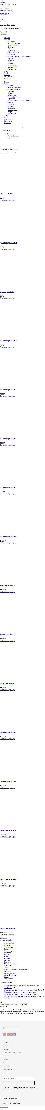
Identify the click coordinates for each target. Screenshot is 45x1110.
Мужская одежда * (10, 964)
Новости (6, 1056)
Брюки (6, 949)
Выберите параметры (7, 200)
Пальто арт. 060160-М (8, 879)
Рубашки (7, 971)
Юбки (6, 977)
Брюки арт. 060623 (7, 292)
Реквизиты (6, 1066)
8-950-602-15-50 (5, 14)
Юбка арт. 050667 (6, 194)
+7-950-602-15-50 (7, 10)
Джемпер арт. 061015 (8, 390)
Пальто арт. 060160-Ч (8, 830)
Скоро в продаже (10, 973)
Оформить (11, 25)
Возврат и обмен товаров (12, 1052)
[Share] (3, 1107)
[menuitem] (7, 38)
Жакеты (7, 956)
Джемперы (8, 953)
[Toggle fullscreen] (5, 1107)
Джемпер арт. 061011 (8, 439)
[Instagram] (11, 1034)
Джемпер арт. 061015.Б (8, 243)
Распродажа (8, 979)
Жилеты (7, 958)
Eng (1, 19)
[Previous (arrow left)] (1, 1109)
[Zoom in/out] (7, 1107)
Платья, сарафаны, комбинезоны (15, 969)
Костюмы (7, 962)
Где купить (6, 1049)
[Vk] (8, 1034)
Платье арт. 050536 (7, 683)
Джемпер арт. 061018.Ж (9, 536)
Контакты (6, 1046)
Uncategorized (9, 943)
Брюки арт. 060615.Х (8, 634)
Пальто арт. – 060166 (7, 928)
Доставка (6, 1062)
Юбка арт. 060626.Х (7, 585)
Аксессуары (8, 947)
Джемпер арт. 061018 (8, 732)
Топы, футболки (10, 975)
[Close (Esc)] (1, 1107)
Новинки (7, 966)
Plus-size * (7, 945)
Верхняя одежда (10, 951)
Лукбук (5, 1059)
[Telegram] (4, 1034)
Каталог (7, 960)
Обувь (6, 967)
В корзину (3, 25)
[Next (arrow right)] (3, 1109)
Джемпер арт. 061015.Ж (9, 341)
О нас (5, 1042)
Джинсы (7, 954)
